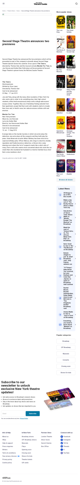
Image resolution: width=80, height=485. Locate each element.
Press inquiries (7, 446)
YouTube (66, 453)
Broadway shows (28, 436)
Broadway (65, 341)
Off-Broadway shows (29, 440)
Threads (66, 446)
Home (4, 11)
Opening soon (26, 450)
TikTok (66, 443)
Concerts (66, 360)
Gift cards (25, 463)
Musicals (66, 354)
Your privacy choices (9, 456)
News (18, 11)
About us (5, 436)
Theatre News (11, 11)
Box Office (45, 446)
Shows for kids (66, 373)
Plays (24, 446)
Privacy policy (7, 459)
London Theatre (46, 436)
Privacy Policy (24, 418)
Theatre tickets (27, 459)
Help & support (7, 443)
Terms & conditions (9, 453)
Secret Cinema (46, 443)
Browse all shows (66, 180)
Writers (4, 450)
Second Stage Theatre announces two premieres (35, 11)
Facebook (67, 436)
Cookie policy (7, 463)
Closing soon (65, 366)
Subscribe (32, 414)
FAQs (4, 440)
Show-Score (45, 440)
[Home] (40, 3)
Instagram (67, 440)
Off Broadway (66, 347)
